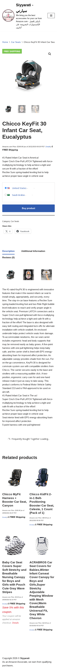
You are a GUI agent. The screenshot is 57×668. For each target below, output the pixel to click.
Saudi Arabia (18, 194)
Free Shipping (12, 51)
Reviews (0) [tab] (8, 257)
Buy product (28, 208)
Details (47, 146)
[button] (49, 54)
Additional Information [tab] (33, 251)
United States (19, 188)
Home (5, 42)
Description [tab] (8, 251)
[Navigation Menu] (51, 15)
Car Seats (16, 42)
